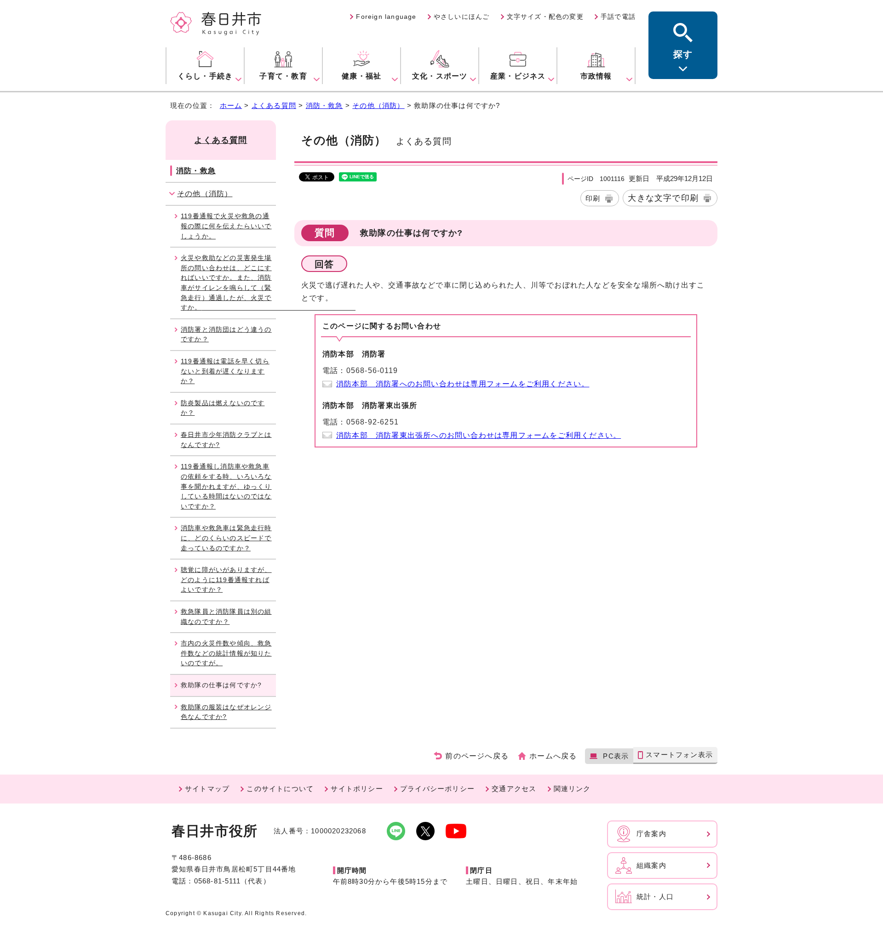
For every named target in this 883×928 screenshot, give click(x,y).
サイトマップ (207, 788)
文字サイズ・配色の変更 (545, 16)
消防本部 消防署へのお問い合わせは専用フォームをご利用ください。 (462, 384)
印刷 (592, 198)
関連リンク (572, 788)
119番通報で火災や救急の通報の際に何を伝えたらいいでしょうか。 (226, 225)
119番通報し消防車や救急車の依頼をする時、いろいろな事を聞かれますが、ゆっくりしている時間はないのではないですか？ (226, 486)
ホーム (231, 105)
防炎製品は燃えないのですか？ (222, 408)
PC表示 (616, 756)
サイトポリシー (357, 788)
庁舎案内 (651, 833)
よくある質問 (274, 105)
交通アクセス (514, 788)
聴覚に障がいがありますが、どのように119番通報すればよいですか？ (226, 579)
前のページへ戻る (477, 756)
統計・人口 (655, 896)
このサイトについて (280, 788)
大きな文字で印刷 (663, 198)
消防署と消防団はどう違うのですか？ (226, 334)
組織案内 (651, 865)
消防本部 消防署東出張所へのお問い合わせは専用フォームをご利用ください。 (478, 435)
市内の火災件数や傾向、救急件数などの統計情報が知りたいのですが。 (226, 653)
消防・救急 (324, 105)
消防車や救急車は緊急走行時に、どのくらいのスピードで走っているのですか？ (226, 537)
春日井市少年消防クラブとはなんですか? (226, 439)
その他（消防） (378, 105)
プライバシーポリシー (437, 788)
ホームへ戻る (553, 756)
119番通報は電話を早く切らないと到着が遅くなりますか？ (225, 371)
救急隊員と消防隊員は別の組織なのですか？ (226, 616)
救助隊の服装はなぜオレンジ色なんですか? (226, 712)
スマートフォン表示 (679, 754)
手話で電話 (618, 16)
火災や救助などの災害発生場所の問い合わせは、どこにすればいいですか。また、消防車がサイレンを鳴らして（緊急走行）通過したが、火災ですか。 (228, 282)
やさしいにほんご (462, 16)
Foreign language (386, 16)
